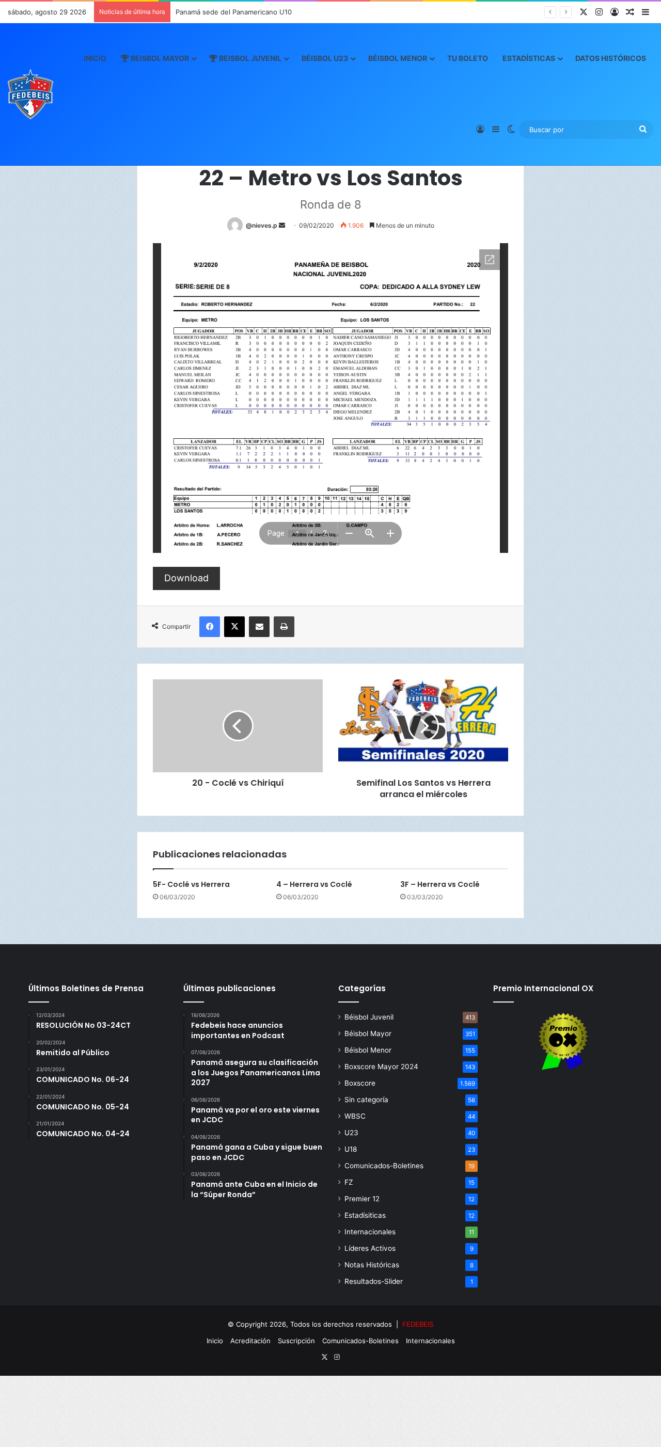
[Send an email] (282, 225)
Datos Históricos (610, 58)
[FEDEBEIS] (30, 94)
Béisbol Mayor (367, 1033)
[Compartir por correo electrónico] (259, 626)
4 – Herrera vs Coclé (314, 884)
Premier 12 (362, 1199)
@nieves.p (261, 225)
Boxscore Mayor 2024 (381, 1066)
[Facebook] (209, 626)
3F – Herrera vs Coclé (440, 884)
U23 (351, 1132)
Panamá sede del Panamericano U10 (234, 12)
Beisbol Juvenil (249, 58)
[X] (234, 626)
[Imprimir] (284, 626)
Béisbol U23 (325, 58)
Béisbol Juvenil (369, 1017)
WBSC (355, 1116)
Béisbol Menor (397, 58)
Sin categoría (366, 1099)
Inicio (95, 58)
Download (186, 578)
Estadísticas (528, 58)
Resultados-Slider (373, 1281)
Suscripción (296, 1341)
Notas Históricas (371, 1265)
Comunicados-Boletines (383, 1166)
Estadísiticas (365, 1215)
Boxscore (359, 1083)
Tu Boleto (467, 58)
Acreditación (250, 1341)
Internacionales (370, 1232)
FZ (348, 1182)
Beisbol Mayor (159, 58)
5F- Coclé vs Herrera (191, 884)
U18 (350, 1149)
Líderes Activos (370, 1248)
